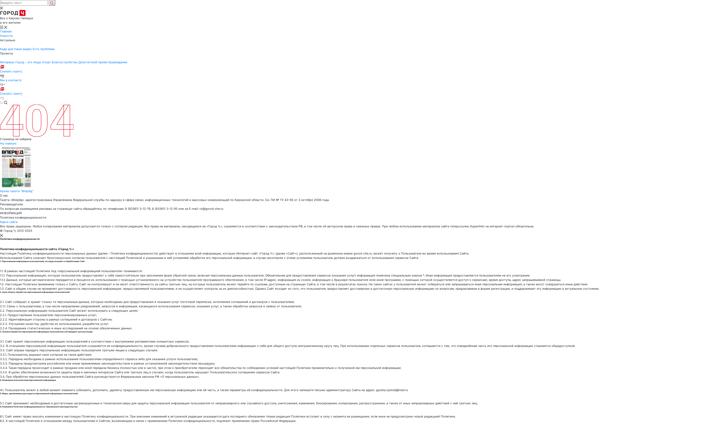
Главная (6, 31)
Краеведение (117, 62)
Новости (6, 36)
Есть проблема (43, 49)
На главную (8, 143)
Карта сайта (9, 222)
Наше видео (23, 49)
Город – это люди (28, 62)
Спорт (47, 62)
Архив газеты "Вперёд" (16, 191)
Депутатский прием (93, 62)
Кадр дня (7, 49)
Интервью (7, 62)
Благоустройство (65, 62)
